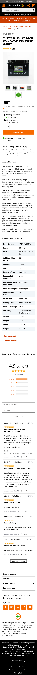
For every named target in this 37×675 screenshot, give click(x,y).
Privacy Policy (18, 673)
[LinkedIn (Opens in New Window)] (17, 607)
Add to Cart (18, 132)
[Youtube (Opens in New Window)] (29, 607)
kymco (27, 26)
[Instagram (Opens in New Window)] (11, 607)
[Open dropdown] (3, 108)
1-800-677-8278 (13, 598)
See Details (26, 21)
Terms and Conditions (18, 667)
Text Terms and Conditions (18, 670)
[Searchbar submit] (33, 10)
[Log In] (28, 5)
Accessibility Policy (18, 661)
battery (5, 26)
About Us (6, 579)
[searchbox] (20, 404)
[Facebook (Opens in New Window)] (5, 607)
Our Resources (9, 588)
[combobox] (24, 417)
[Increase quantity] (8, 126)
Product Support (9, 583)
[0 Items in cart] (33, 5)
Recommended (10, 336)
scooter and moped (17, 26)
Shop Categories (9, 574)
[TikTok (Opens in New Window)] (23, 607)
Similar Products (10, 341)
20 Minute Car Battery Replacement (18, 1)
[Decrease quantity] (8, 128)
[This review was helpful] (21, 457)
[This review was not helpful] (24, 457)
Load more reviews (18, 561)
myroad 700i (7, 29)
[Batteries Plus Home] (16, 5)
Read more (13, 486)
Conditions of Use (18, 664)
